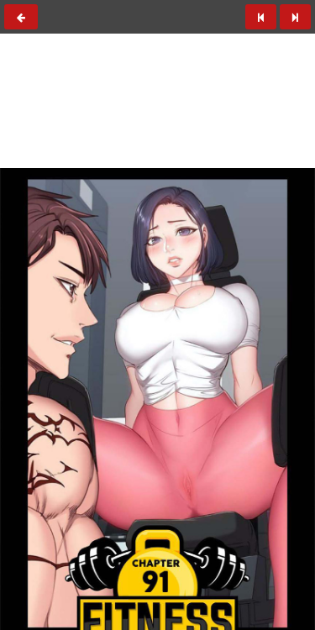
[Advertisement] (158, 127)
